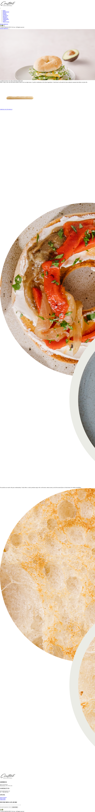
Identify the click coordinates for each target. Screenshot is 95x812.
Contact (4, 20)
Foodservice (5, 18)
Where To (6, 21)
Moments (5, 16)
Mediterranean (6, 11)
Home (4, 10)
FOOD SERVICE (4, 24)
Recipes (4, 13)
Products (5, 14)
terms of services (3, 797)
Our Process (5, 15)
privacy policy (3, 798)
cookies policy (3, 799)
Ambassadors (6, 19)
